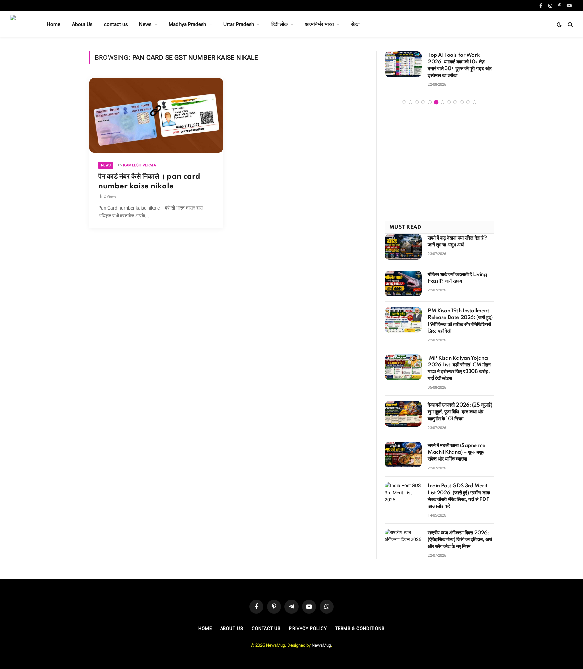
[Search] (569, 24)
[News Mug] (19, 24)
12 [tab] (474, 98)
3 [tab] (417, 98)
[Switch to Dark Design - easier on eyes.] (559, 24)
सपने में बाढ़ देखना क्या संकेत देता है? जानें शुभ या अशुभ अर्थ (457, 238)
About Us (82, 24)
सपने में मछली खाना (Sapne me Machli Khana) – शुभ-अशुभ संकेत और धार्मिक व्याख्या (456, 448)
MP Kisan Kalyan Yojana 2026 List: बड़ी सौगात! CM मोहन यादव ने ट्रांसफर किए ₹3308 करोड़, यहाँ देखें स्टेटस (459, 364)
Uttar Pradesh (238, 24)
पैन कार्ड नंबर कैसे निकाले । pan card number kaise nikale (149, 181)
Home (53, 24)
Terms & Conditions (360, 624)
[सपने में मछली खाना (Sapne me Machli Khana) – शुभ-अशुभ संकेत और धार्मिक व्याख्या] (403, 450)
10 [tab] (462, 98)
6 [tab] (436, 98)
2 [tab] (410, 98)
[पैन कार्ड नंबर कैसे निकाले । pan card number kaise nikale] (156, 115)
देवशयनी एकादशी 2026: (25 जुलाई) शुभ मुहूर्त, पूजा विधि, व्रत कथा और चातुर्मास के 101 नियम (460, 408)
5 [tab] (429, 98)
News (145, 24)
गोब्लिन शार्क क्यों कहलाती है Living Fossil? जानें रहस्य (457, 274)
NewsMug (321, 641)
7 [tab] (442, 98)
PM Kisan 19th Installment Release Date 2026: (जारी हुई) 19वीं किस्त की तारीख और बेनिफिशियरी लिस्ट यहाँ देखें (460, 317)
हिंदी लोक (279, 24)
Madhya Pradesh (187, 24)
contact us (116, 24)
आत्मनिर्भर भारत (319, 24)
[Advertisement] (439, 159)
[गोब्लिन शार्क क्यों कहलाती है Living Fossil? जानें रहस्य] (403, 279)
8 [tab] (449, 98)
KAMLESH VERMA (139, 165)
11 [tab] (468, 98)
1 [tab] (404, 98)
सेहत (355, 24)
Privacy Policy (308, 624)
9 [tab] (455, 98)
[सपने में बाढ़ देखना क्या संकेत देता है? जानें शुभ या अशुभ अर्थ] (403, 243)
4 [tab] (423, 98)
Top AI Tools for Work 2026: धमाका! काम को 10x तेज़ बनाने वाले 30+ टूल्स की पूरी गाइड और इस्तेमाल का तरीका (389, 65)
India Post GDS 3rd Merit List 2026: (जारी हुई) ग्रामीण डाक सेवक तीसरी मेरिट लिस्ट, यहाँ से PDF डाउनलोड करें (459, 492)
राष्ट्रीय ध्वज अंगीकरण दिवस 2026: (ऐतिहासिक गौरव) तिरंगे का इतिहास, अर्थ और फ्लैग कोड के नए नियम (460, 535)
